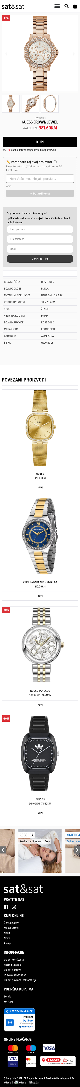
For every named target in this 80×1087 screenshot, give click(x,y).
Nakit (7, 933)
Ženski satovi (11, 923)
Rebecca (26, 835)
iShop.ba (34, 1082)
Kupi (40, 142)
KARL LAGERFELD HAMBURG (40, 582)
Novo (7, 938)
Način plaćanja (12, 965)
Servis (7, 996)
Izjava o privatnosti (15, 975)
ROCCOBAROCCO (40, 690)
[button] (66, 6)
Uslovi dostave (12, 970)
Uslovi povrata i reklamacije (20, 980)
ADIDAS (40, 799)
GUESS (40, 473)
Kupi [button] (40, 487)
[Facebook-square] (6, 906)
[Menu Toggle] (57, 6)
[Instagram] (13, 906)
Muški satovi (11, 928)
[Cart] (75, 6)
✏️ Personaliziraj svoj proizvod (29, 161)
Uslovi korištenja (14, 959)
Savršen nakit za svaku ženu (34, 841)
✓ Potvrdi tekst (40, 193)
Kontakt (8, 1001)
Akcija (7, 943)
